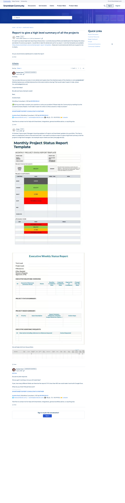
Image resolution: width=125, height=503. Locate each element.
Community (7, 1)
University (24, 1)
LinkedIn (65, 117)
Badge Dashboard (92, 39)
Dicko (17, 37)
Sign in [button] (47, 416)
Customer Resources (93, 37)
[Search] (104, 5)
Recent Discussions (93, 34)
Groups (90, 42)
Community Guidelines (94, 46)
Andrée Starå (19, 72)
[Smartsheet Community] (13, 6)
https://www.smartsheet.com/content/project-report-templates (31, 45)
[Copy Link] (42, 38)
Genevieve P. (38, 38)
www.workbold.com (20, 117)
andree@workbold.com (36, 117)
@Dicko (14, 373)
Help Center (15, 1)
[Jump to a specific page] (83, 68)
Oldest (19, 68)
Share (14, 57)
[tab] (15, 63)
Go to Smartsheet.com (115, 1)
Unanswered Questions (100, 44)
